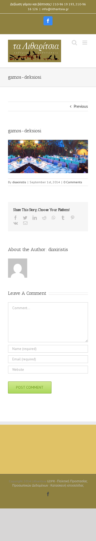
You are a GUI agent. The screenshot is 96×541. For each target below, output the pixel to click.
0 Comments (72, 182)
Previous (81, 106)
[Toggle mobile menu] (85, 42)
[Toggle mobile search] (74, 42)
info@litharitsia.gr (55, 9)
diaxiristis (19, 182)
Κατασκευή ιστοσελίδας (67, 485)
